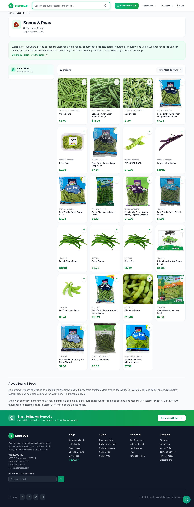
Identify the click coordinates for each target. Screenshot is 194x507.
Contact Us (165, 444)
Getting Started (137, 444)
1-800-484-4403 (16, 464)
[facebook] (22, 497)
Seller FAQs (104, 456)
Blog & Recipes (136, 440)
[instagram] (29, 497)
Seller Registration (107, 444)
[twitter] (35, 497)
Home (11, 13)
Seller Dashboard (107, 448)
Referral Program (137, 456)
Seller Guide (104, 452)
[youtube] (42, 497)
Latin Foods (74, 444)
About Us (164, 440)
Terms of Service (168, 452)
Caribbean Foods (77, 440)
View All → (74, 460)
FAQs (132, 452)
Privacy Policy (166, 456)
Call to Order (166, 448)
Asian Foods (74, 448)
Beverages (74, 456)
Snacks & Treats (76, 452)
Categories (148, 5)
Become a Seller (169, 418)
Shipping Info (166, 460)
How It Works (136, 448)
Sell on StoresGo (128, 5)
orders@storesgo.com (18, 468)
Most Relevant (168, 70)
